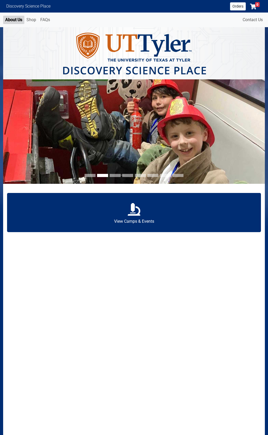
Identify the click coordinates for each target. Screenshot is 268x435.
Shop (31, 19)
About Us (13, 19)
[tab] (90, 175)
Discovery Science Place (28, 6)
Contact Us (253, 19)
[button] (255, 6)
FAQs (45, 19)
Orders (237, 6)
